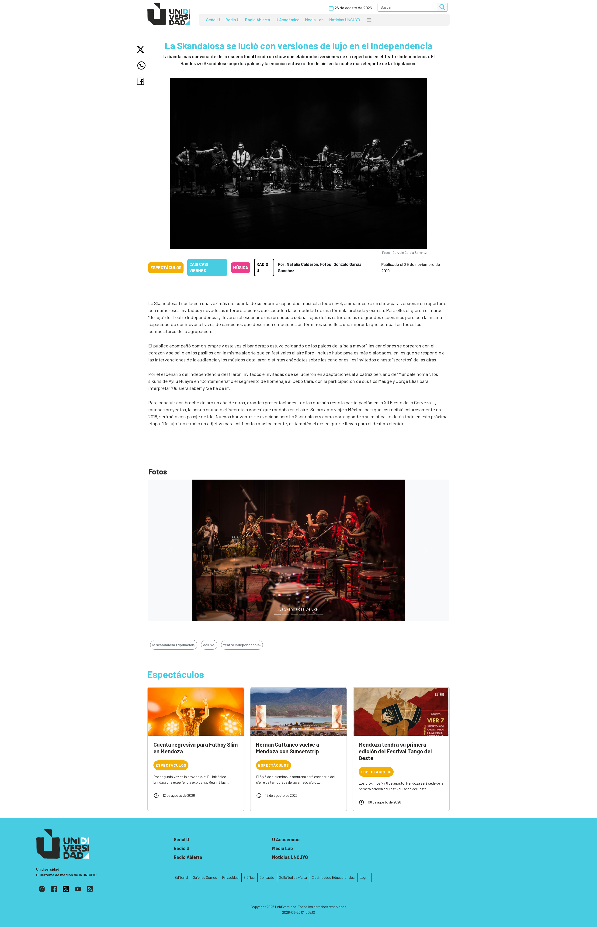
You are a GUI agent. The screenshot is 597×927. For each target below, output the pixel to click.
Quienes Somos (205, 877)
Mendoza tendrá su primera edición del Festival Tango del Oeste (395, 751)
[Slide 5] (319, 615)
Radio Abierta (257, 19)
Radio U (232, 19)
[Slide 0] (277, 615)
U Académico (287, 19)
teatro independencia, (242, 644)
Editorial (181, 877)
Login (364, 877)
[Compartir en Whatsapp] (141, 65)
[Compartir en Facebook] (141, 81)
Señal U (213, 19)
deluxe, (209, 644)
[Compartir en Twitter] (141, 49)
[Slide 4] (311, 615)
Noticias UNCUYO (344, 19)
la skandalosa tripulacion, (173, 644)
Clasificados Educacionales (333, 877)
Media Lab (314, 19)
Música (240, 267)
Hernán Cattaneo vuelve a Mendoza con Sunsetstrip (287, 748)
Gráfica (249, 877)
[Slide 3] (302, 615)
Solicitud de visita (293, 877)
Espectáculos (165, 267)
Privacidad (230, 877)
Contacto (267, 877)
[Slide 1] (285, 615)
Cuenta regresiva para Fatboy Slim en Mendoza (195, 748)
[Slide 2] (294, 615)
